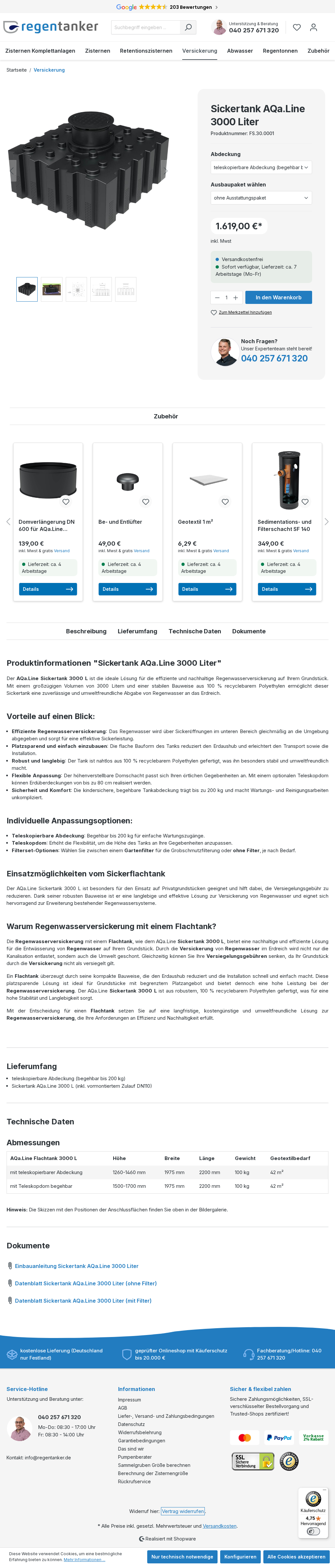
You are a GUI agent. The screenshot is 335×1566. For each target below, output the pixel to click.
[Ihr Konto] (313, 27)
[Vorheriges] (11, 171)
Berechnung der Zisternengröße (153, 1473)
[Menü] (324, 1491)
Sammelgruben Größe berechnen (154, 1465)
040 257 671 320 (254, 30)
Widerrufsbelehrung (140, 1432)
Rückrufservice (134, 1481)
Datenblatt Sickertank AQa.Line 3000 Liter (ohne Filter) (85, 1283)
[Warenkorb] (326, 24)
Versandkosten (220, 1526)
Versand (62, 550)
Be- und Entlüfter (120, 522)
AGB (122, 1408)
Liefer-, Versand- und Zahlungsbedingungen (166, 1416)
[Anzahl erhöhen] (236, 297)
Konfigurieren (240, 1556)
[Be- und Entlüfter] (127, 480)
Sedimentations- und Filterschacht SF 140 (284, 525)
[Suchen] (188, 27)
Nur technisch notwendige (182, 1556)
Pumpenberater (135, 1457)
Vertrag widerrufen (183, 1511)
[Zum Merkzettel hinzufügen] (65, 501)
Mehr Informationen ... (84, 1559)
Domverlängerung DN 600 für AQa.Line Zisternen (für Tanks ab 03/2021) (47, 526)
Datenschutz (131, 1424)
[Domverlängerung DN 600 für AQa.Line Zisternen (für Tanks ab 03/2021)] (48, 480)
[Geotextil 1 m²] (207, 480)
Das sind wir (131, 1449)
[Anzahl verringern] (217, 297)
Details (31, 589)
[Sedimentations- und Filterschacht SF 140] (287, 480)
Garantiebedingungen (141, 1440)
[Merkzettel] (298, 27)
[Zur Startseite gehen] (50, 27)
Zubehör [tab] (166, 416)
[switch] (313, 1531)
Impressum (129, 1399)
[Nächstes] (166, 171)
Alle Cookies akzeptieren (297, 1556)
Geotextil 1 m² (195, 522)
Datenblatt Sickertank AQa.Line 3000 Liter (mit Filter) (83, 1300)
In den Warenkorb (279, 297)
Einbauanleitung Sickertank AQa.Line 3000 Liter (76, 1266)
